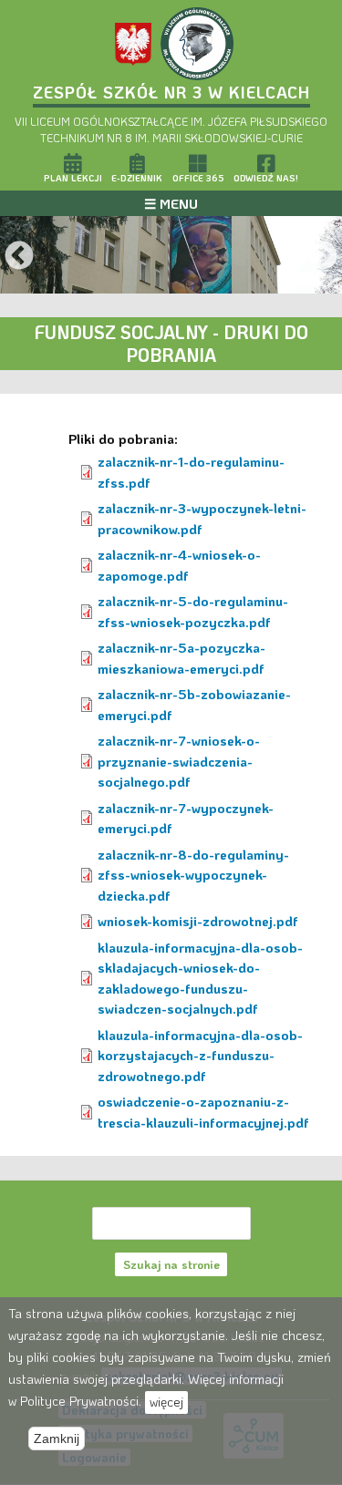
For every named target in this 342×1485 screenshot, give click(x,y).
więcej (166, 1401)
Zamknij (56, 1438)
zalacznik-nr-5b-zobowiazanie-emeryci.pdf (194, 704)
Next (323, 257)
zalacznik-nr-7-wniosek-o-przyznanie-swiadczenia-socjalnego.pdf (179, 760)
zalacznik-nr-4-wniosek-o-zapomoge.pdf (179, 564)
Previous (19, 257)
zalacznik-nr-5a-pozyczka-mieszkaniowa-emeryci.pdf (181, 657)
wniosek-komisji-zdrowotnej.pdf (198, 921)
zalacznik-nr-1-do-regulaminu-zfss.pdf (191, 471)
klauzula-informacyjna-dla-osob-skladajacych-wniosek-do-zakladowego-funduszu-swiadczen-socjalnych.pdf (200, 978)
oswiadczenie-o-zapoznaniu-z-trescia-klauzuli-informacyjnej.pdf (203, 1111)
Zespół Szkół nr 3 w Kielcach (171, 92)
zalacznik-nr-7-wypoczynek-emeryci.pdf (186, 818)
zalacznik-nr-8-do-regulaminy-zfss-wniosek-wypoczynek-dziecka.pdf (193, 874)
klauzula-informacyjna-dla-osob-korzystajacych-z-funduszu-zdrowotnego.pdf (200, 1055)
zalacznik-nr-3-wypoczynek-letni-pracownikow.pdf (202, 518)
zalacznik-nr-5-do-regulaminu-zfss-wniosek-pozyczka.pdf (193, 611)
